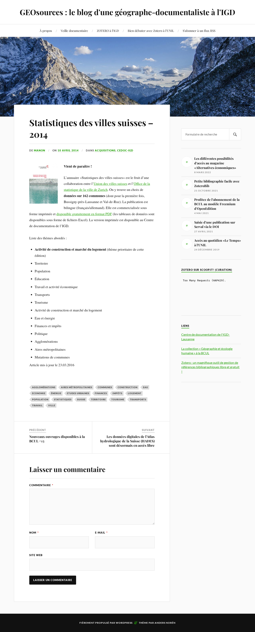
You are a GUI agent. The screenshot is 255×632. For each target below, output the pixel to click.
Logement (134, 393)
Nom (34, 532)
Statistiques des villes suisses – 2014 (91, 128)
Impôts (117, 393)
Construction (127, 387)
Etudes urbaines (78, 393)
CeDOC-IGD (125, 150)
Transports (138, 399)
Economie (38, 393)
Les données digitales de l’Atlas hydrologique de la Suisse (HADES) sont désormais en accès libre (127, 441)
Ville (51, 405)
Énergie (56, 393)
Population (40, 399)
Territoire (98, 399)
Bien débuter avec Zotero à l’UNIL (151, 30)
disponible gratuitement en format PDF (84, 213)
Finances (101, 393)
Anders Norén (165, 622)
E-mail (101, 532)
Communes (105, 387)
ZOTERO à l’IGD (108, 30)
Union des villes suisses (110, 183)
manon (39, 150)
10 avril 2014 (68, 150)
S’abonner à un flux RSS (199, 30)
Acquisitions (105, 150)
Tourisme (117, 399)
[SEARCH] (235, 134)
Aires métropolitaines (76, 387)
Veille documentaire (74, 30)
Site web (36, 555)
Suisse (81, 399)
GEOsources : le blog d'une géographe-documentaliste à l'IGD (127, 12)
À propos (46, 30)
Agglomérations (43, 387)
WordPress (124, 622)
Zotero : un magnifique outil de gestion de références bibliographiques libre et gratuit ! (210, 367)
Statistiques (63, 399)
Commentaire (41, 485)
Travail (37, 405)
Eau (145, 387)
